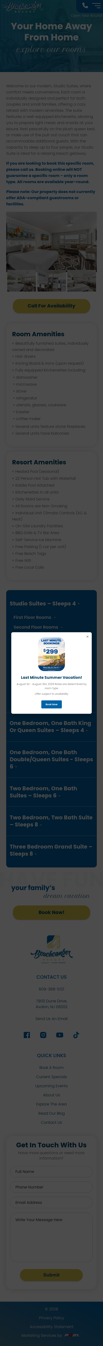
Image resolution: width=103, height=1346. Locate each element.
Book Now (52, 704)
